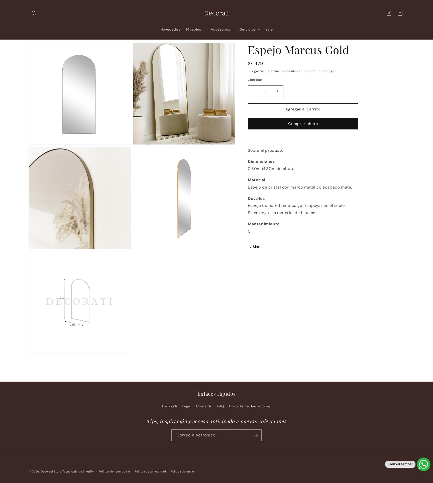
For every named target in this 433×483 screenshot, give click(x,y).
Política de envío (182, 471)
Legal (186, 406)
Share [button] (258, 246)
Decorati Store (51, 471)
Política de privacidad (150, 471)
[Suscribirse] (255, 435)
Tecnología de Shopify (78, 471)
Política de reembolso (114, 471)
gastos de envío (266, 71)
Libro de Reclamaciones (250, 406)
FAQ (220, 406)
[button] (34, 13)
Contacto (204, 406)
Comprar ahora (303, 123)
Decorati (169, 406)
